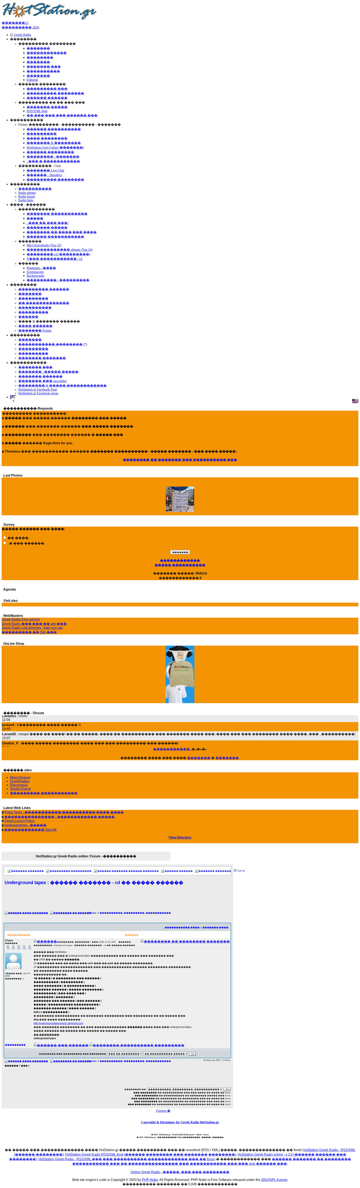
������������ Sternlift (30, 830)
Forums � (163, 1111)
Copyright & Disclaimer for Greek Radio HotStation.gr (180, 1122)
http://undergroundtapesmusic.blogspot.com (58, 1023)
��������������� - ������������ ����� (59, 817)
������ (186, 871)
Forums (92, 913)
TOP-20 (241, 871)
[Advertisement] (117, 900)
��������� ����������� (44, 793)
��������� (81, 871)
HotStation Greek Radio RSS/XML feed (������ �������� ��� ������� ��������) (150, 1154)
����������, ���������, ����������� (135, 913)
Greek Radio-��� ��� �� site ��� (34, 624)
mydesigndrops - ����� (25, 825)
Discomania (19, 785)
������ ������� (143, 871)
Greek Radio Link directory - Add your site (32, 628)
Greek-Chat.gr (20, 788)
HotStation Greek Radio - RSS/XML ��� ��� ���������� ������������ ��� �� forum (127, 1159)
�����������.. (172, 749)
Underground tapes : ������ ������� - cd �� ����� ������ (94, 882)
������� (198, 758)
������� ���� (215, 927)
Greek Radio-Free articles (21, 619)
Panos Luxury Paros (19, 821)
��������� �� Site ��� (29, 632)
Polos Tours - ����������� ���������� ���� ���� (64, 812)
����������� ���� (182, 927)
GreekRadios (20, 781)
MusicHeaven (20, 777)
